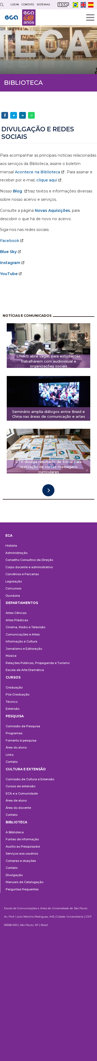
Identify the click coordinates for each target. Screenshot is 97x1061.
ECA (8, 535)
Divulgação (14, 875)
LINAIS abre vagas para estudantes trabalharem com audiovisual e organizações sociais (48, 361)
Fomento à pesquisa (21, 740)
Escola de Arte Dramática (25, 670)
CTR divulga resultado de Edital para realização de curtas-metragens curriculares (49, 466)
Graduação (14, 687)
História (11, 545)
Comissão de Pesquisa (23, 726)
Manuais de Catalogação (24, 882)
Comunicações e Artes (23, 634)
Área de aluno (16, 800)
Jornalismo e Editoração (24, 649)
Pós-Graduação (17, 694)
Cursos (13, 677)
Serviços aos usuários (22, 853)
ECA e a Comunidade (22, 793)
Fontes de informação (22, 839)
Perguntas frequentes (22, 889)
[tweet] (13, 115)
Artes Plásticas (17, 620)
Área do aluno (16, 747)
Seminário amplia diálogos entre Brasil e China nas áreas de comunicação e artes (48, 414)
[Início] (20, 17)
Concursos (13, 588)
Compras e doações (21, 861)
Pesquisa (15, 716)
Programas (14, 733)
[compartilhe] (4, 115)
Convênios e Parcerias (22, 574)
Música (11, 656)
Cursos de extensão (20, 786)
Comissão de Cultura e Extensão (30, 779)
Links (9, 755)
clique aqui (46, 180)
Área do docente (18, 808)
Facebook (9, 240)
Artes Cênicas (16, 613)
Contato (12, 762)
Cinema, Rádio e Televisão (25, 627)
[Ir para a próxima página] (48, 490)
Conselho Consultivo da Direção (29, 560)
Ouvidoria (12, 596)
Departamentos (22, 603)
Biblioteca (16, 822)
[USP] (63, 4)
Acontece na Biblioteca (37, 172)
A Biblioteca (15, 832)
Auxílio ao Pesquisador (23, 846)
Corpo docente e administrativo (29, 567)
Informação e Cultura (21, 641)
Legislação (13, 581)
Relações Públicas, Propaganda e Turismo (38, 663)
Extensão (12, 709)
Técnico (12, 702)
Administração (16, 553)
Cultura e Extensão (26, 769)
